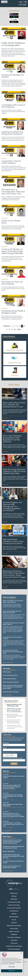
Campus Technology (14, 905)
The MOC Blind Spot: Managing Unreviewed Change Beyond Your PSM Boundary (13, 856)
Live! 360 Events (14, 911)
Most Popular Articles (11, 701)
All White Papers (8, 870)
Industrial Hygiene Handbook (11, 692)
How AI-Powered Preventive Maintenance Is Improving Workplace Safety (13, 651)
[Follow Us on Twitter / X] (23, 2)
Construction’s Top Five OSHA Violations (11, 161)
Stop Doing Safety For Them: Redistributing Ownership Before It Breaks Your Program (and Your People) (13, 815)
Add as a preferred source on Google (23, 5)
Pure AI (14, 919)
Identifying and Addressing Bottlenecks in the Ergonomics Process (13, 847)
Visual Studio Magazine (14, 949)
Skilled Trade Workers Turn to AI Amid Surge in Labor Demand (13, 601)
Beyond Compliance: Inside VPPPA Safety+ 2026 (14, 705)
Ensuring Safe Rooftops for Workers (13, 75)
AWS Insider (14, 899)
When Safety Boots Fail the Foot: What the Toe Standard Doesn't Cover (14, 405)
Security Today (14, 928)
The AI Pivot (14, 940)
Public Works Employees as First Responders (13, 44)
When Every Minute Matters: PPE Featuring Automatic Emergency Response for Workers (11, 787)
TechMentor (14, 934)
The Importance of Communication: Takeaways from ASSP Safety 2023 (13, 191)
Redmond (14, 922)
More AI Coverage (8, 662)
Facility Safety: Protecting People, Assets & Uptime (13, 776)
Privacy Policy (13, 752)
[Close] (21, 953)
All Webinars (7, 830)
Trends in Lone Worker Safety (11, 221)
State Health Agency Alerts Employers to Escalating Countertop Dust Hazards (13, 721)
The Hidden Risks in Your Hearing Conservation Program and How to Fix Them (13, 824)
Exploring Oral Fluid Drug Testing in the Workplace (12, 132)
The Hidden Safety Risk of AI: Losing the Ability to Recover (13, 623)
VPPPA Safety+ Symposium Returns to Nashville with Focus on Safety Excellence (14, 710)
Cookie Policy (11, 963)
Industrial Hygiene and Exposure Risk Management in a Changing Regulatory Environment (12, 506)
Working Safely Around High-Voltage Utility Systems (13, 805)
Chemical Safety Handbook (10, 675)
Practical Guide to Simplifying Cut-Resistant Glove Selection (12, 866)
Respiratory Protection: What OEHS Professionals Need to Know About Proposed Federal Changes (14, 574)
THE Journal (14, 943)
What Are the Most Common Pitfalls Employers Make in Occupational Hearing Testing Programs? (12, 841)
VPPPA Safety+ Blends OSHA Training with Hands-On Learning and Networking (14, 727)
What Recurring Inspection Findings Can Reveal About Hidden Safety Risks (14, 471)
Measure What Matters (9, 851)
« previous (6, 326)
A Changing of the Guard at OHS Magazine (13, 105)
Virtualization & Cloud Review (14, 946)
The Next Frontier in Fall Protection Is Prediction (13, 637)
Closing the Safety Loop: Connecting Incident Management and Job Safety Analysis (13, 796)
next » (19, 329)
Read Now (5, 418)
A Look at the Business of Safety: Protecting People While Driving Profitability (12, 251)
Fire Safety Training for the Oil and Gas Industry (13, 861)
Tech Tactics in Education (14, 937)
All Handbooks (7, 695)
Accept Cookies (11, 970)
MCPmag (14, 914)
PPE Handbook (7, 672)
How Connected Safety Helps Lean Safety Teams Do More (12, 611)
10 (14, 329)
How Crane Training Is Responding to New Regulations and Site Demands (12, 439)
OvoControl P (14, 375)
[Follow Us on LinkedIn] (21, 2)
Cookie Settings (11, 966)
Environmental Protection (14, 908)
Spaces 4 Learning (14, 931)
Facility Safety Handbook (9, 678)
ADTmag (14, 896)
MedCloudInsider (14, 917)
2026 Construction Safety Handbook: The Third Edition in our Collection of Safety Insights (13, 687)
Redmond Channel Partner (14, 925)
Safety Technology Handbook (11, 682)
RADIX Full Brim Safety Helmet (14, 350)
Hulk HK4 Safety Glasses (14, 363)
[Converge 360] (14, 883)
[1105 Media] (14, 889)
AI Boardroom (14, 893)
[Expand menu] (25, 2)
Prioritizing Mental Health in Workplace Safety (13, 311)
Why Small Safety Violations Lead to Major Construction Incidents (13, 541)
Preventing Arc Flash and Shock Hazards (12, 282)
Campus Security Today (14, 902)
